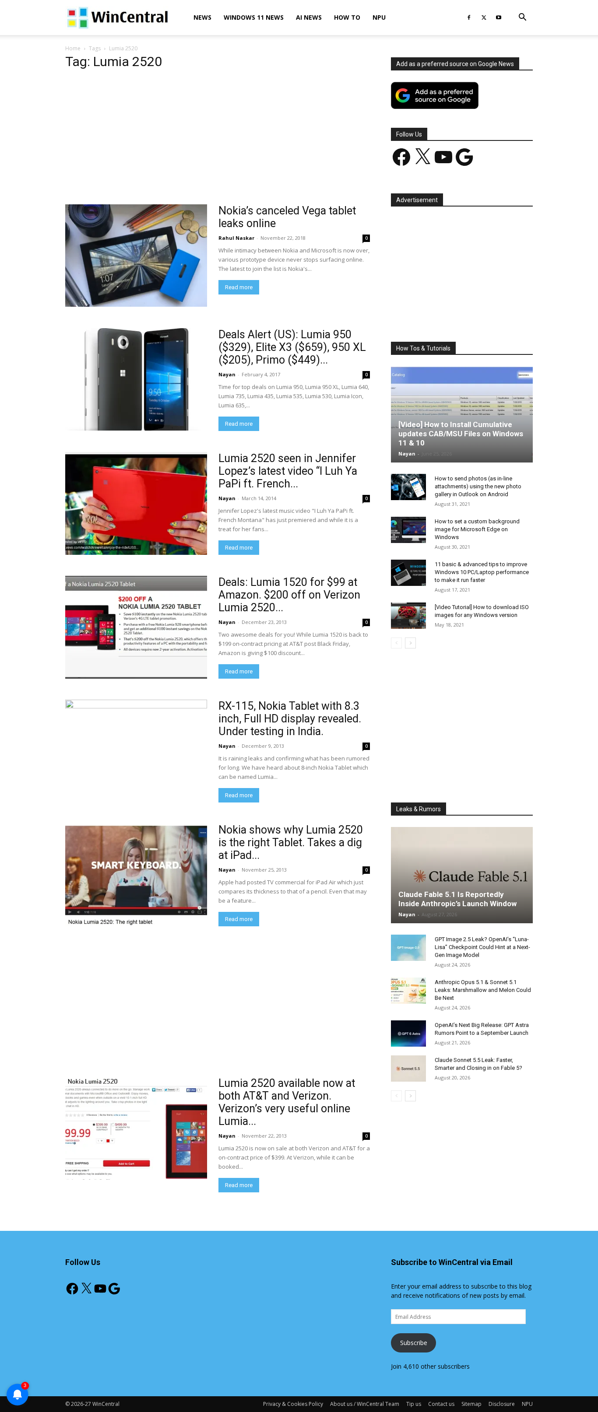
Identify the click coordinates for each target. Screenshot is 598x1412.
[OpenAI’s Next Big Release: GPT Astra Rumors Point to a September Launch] (408, 1033)
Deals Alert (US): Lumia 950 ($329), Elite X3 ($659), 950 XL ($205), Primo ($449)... (292, 347)
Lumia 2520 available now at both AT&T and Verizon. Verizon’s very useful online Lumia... (286, 1102)
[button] (522, 18)
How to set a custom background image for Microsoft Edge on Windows (477, 529)
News (202, 17)
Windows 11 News (254, 17)
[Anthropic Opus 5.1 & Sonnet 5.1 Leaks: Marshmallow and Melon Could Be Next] (408, 991)
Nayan (227, 374)
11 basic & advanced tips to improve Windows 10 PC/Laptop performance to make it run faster (482, 572)
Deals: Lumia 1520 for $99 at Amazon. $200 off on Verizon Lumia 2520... (289, 595)
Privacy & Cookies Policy (293, 1404)
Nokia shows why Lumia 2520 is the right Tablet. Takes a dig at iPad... (290, 842)
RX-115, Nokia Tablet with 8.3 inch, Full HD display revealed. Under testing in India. (289, 719)
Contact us (441, 1404)
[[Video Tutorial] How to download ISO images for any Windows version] (408, 616)
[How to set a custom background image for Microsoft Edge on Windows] (408, 530)
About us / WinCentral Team (364, 1404)
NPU (379, 17)
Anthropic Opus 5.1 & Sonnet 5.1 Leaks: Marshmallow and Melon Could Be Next (483, 990)
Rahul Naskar (236, 238)
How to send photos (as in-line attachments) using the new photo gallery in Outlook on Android (478, 486)
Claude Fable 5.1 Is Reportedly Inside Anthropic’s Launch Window (457, 899)
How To (347, 17)
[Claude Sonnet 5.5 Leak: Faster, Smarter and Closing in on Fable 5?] (408, 1068)
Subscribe (413, 1342)
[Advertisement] (217, 139)
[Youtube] (498, 17)
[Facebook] (468, 17)
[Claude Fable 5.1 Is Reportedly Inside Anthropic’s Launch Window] (462, 875)
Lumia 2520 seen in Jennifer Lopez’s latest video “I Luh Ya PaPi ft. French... (287, 471)
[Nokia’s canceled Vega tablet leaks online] (136, 255)
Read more (239, 287)
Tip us (413, 1404)
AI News (309, 17)
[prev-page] (396, 643)
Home (73, 48)
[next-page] (410, 643)
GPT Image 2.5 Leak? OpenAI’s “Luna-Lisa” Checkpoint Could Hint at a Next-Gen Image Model (482, 947)
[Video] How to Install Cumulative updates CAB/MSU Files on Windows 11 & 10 (460, 433)
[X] (483, 17)
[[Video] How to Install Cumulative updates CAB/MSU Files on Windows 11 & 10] (462, 414)
